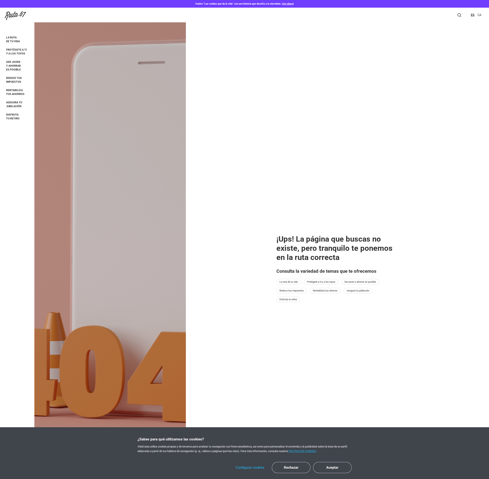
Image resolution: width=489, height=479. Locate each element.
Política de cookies (302, 451)
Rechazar (291, 467)
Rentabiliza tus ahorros (15, 92)
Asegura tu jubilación (14, 104)
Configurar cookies (250, 467)
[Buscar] (459, 15)
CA (479, 15)
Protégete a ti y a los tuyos (16, 51)
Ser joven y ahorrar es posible (13, 65)
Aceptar (332, 467)
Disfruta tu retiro (12, 116)
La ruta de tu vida (13, 39)
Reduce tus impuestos (14, 79)
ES (472, 15)
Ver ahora (287, 3)
